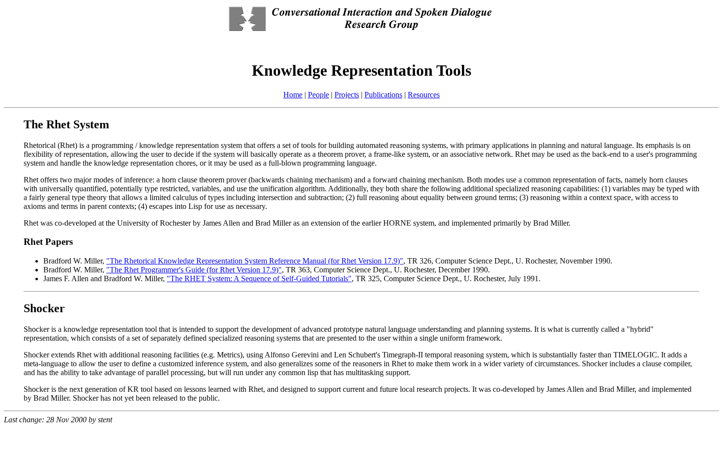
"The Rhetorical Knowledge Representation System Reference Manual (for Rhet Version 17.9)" (254, 261)
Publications (383, 94)
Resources (424, 94)
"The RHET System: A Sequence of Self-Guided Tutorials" (259, 278)
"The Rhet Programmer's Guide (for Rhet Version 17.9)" (194, 269)
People (318, 94)
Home (292, 94)
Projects (346, 94)
